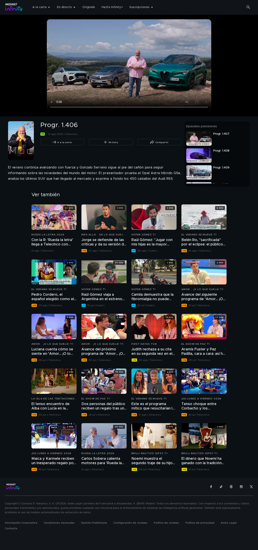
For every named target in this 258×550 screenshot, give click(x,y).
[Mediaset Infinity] (14, 7)
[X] (251, 486)
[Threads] (231, 486)
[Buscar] (248, 7)
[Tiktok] (221, 486)
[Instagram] (241, 486)
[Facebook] (211, 486)
